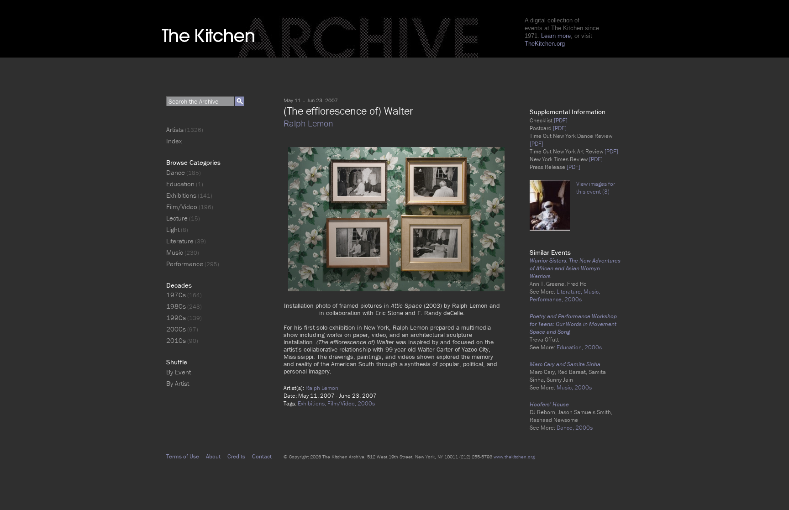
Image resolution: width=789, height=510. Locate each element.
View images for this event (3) (595, 187)
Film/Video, (342, 403)
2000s (366, 403)
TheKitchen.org (545, 43)
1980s (176, 306)
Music (174, 252)
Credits (236, 456)
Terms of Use (182, 456)
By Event (178, 372)
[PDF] (560, 120)
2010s (176, 340)
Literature (180, 241)
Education (180, 183)
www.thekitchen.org (514, 456)
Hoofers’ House (549, 404)
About (213, 456)
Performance (184, 263)
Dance (175, 172)
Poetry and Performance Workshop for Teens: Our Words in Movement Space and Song (573, 324)
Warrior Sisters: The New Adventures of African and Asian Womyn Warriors (575, 268)
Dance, (566, 427)
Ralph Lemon (308, 123)
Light (172, 229)
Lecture (177, 218)
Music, (592, 291)
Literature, (570, 291)
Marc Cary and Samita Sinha (565, 364)
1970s (176, 294)
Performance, (547, 299)
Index (174, 141)
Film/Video (181, 206)
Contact (262, 456)
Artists (175, 129)
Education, (570, 347)
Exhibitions (181, 195)
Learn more (556, 35)
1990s (176, 317)
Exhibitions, (312, 403)
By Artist (177, 383)
